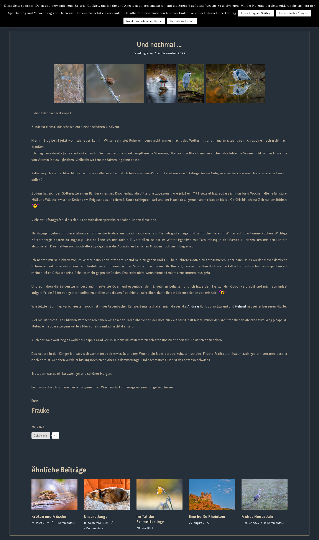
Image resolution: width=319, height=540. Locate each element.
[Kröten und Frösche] (54, 494)
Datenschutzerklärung (182, 21)
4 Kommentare (93, 528)
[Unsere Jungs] (107, 494)
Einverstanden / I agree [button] (293, 13)
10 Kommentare (64, 523)
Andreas (193, 306)
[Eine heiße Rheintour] (212, 494)
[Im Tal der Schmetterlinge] (159, 494)
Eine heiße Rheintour (207, 516)
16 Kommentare (274, 523)
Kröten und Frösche (48, 516)
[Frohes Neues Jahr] (265, 494)
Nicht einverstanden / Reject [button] (144, 21)
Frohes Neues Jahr (258, 516)
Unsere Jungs (95, 516)
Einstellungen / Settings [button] (256, 13)
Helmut (240, 306)
